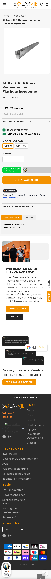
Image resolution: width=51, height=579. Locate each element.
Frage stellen (17, 309)
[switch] (6, 574)
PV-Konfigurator (12, 489)
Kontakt (32, 420)
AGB (5, 463)
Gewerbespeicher (13, 494)
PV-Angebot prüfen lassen (11, 510)
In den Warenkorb (27, 180)
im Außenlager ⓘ (17, 129)
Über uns (14, 317)
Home (5, 15)
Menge (6, 153)
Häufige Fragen (36, 425)
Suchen (31, 410)
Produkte (18, 15)
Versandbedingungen (16, 473)
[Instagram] (10, 436)
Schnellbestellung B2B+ (13, 501)
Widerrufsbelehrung (15, 468)
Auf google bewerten (19, 382)
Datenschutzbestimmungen (20, 458)
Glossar (31, 442)
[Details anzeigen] (13, 406)
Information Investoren (16, 478)
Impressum (9, 453)
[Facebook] (4, 436)
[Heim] (25, 4)
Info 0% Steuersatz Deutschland (35, 434)
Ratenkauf (9, 517)
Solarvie (30, 564)
